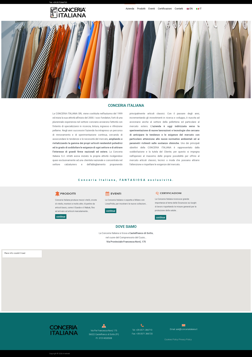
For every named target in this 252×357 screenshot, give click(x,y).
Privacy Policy (185, 339)
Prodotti (141, 8)
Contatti (179, 8)
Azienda (130, 8)
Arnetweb (66, 354)
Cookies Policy (171, 339)
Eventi (151, 8)
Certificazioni (165, 8)
